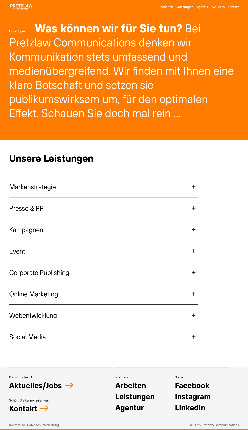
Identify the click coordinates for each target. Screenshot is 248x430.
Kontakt (233, 7)
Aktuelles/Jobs (35, 385)
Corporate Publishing (39, 272)
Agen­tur (129, 407)
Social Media (27, 336)
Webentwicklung (33, 315)
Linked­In (190, 407)
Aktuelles (218, 7)
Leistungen (184, 7)
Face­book (192, 385)
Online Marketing (33, 293)
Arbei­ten (130, 385)
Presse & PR (26, 208)
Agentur (202, 7)
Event (17, 251)
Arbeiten (167, 7)
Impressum (17, 425)
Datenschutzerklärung (43, 425)
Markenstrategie (32, 186)
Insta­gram (193, 396)
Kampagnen (26, 229)
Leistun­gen (135, 396)
